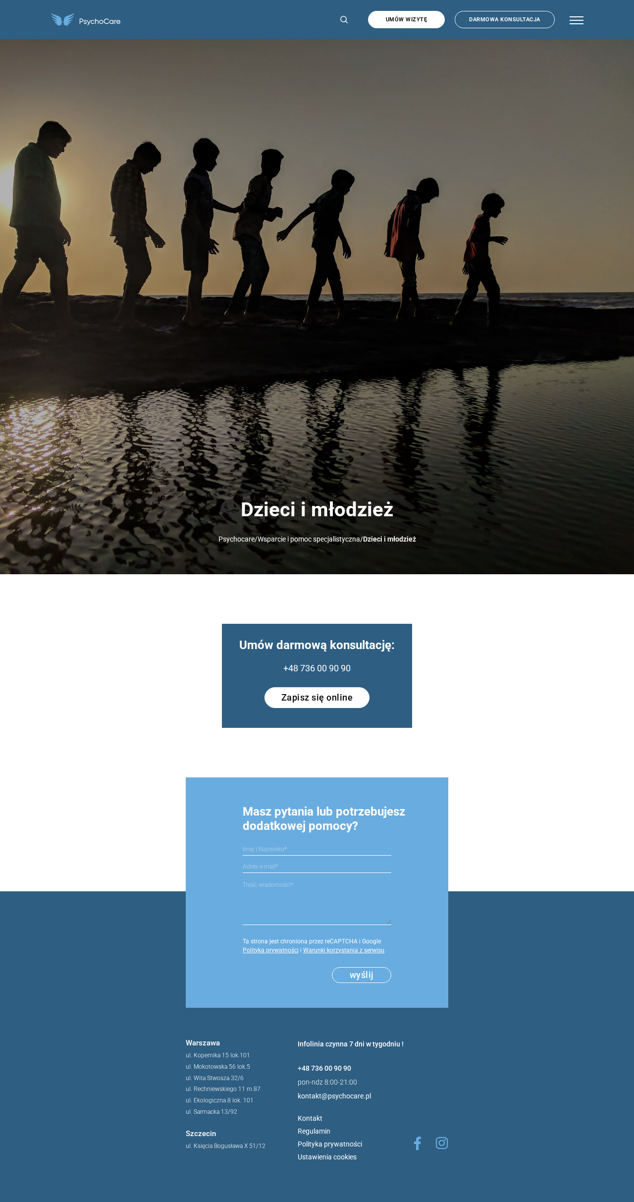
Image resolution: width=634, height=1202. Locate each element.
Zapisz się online (317, 697)
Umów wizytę (406, 19)
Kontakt (310, 1118)
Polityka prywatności (271, 950)
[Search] (341, 19)
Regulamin (314, 1131)
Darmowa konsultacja (504, 19)
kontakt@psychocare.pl (334, 1096)
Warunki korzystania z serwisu (343, 950)
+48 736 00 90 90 (317, 668)
